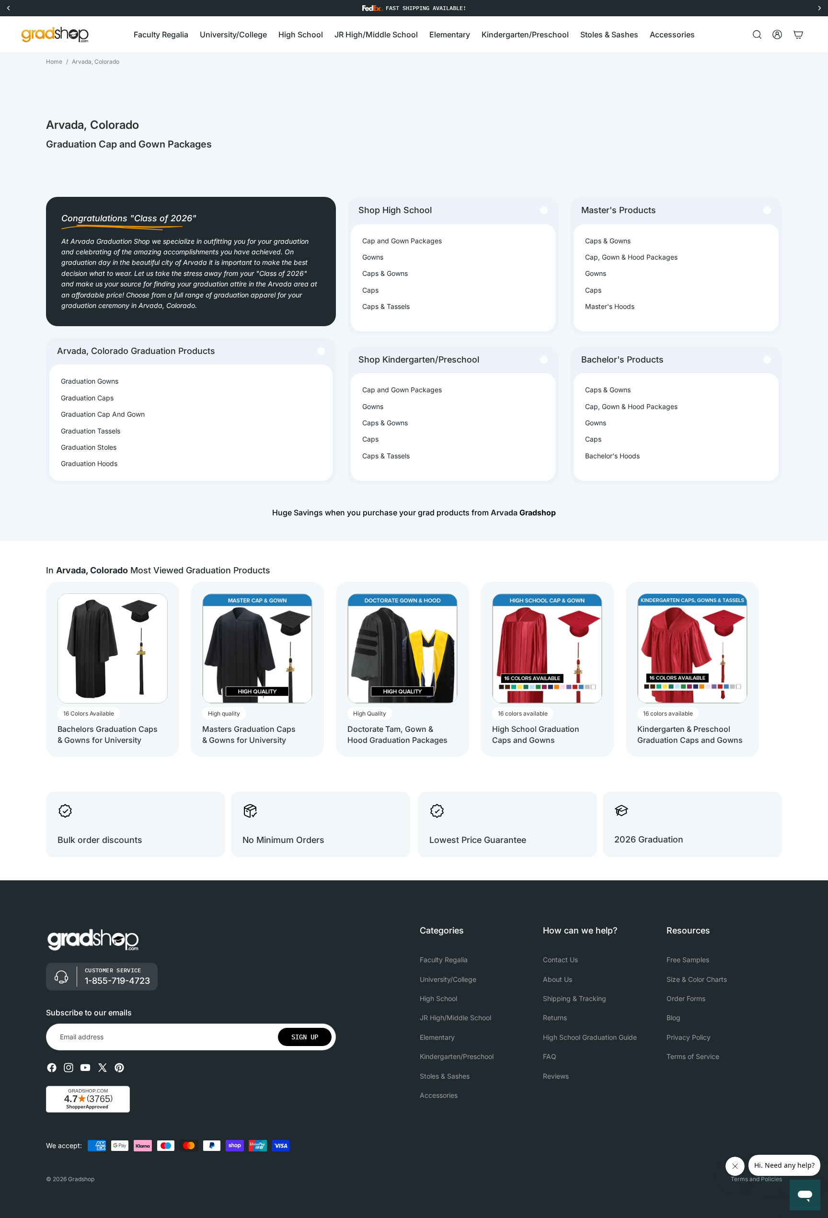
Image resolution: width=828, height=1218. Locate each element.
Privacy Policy (689, 1037)
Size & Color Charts (697, 979)
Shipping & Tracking (574, 998)
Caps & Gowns (385, 273)
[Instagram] (68, 1067)
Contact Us (560, 960)
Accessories (439, 1095)
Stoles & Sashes (445, 1076)
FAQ (549, 1056)
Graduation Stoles (88, 447)
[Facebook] (52, 1067)
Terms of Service (693, 1056)
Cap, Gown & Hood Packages (631, 257)
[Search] (757, 34)
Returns (555, 1018)
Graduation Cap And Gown (103, 414)
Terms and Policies (756, 1179)
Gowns (372, 257)
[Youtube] (85, 1067)
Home (54, 61)
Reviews (556, 1076)
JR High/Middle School (455, 1018)
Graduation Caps (87, 398)
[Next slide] (773, 669)
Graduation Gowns (89, 381)
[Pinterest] (119, 1067)
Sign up (304, 1037)
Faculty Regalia (444, 960)
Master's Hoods (609, 306)
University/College (448, 979)
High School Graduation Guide (590, 1037)
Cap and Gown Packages (402, 241)
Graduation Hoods (89, 463)
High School (438, 998)
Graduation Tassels (90, 431)
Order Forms (686, 998)
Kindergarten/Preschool (457, 1056)
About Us (557, 979)
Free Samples (688, 960)
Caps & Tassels (386, 306)
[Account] (777, 34)
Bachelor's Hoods (612, 456)
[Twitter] (102, 1067)
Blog (673, 1018)
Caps (370, 290)
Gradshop (81, 1179)
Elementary (437, 1037)
